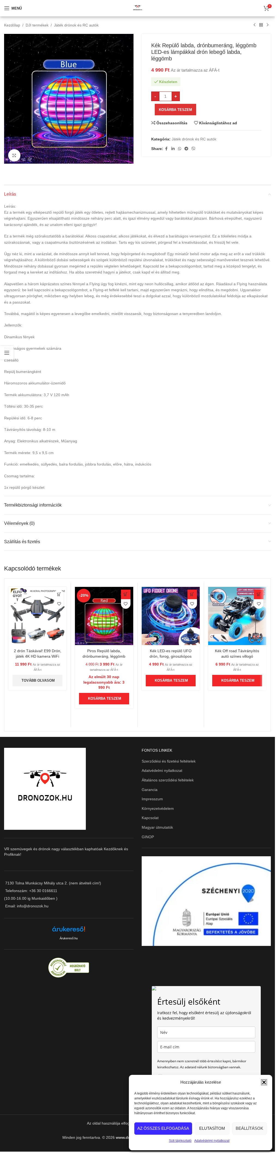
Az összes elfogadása (163, 1128)
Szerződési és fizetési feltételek (169, 759)
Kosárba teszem (175, 110)
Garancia (149, 788)
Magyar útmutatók (157, 825)
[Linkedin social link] (173, 148)
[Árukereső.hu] (68, 929)
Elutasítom (212, 1128)
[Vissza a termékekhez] (261, 25)
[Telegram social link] (186, 148)
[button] (264, 1082)
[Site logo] (137, 8)
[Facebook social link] (166, 148)
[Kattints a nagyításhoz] (14, 153)
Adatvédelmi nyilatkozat (211, 1141)
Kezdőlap (12, 25)
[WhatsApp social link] (179, 148)
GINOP (148, 835)
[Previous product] (254, 25)
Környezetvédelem (158, 806)
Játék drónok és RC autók (76, 25)
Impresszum (152, 797)
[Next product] (267, 25)
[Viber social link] (193, 148)
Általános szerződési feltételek (168, 778)
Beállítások (249, 1128)
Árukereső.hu (69, 936)
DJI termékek (37, 25)
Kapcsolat (150, 816)
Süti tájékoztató (180, 1141)
